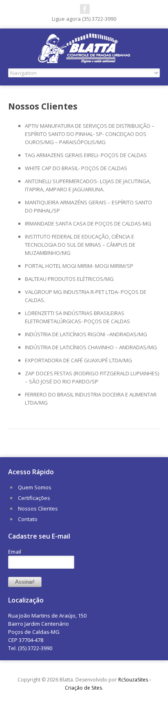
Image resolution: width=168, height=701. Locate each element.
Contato (28, 519)
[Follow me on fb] (85, 9)
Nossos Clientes (38, 508)
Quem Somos (34, 487)
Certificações (34, 498)
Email (16, 551)
